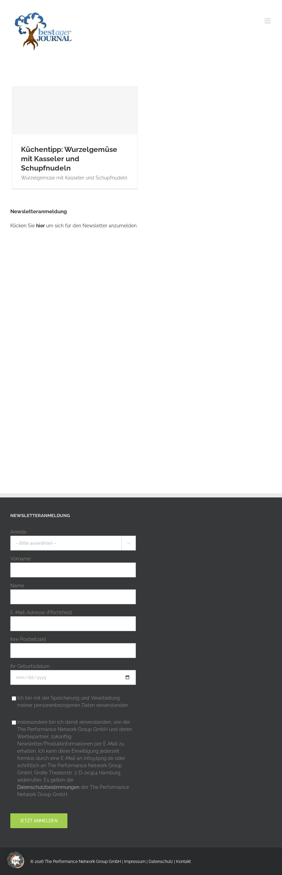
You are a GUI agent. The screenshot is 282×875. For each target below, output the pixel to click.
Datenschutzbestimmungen (48, 787)
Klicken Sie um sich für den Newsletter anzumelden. (74, 225)
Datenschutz (161, 861)
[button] (15, 860)
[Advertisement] (61, 348)
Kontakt (183, 861)
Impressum (134, 861)
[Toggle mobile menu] (268, 20)
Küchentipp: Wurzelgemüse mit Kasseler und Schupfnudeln (74, 125)
